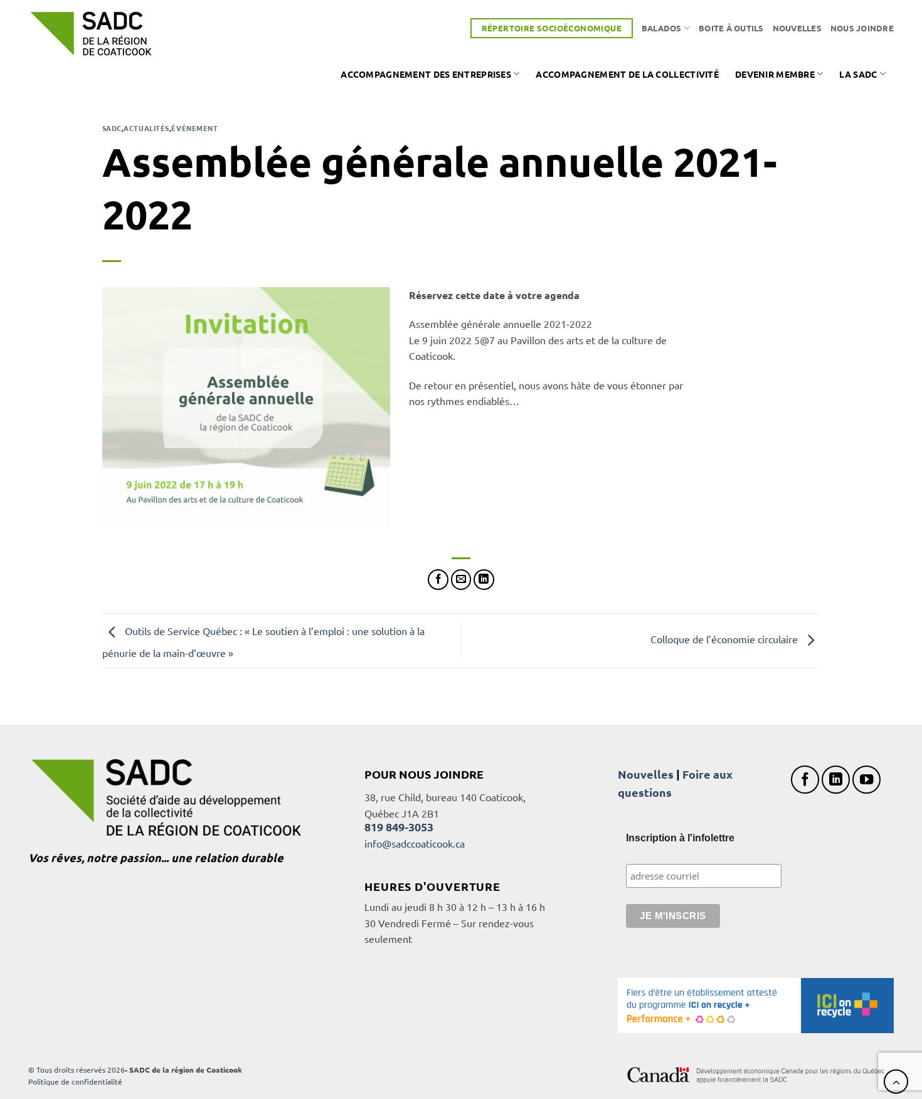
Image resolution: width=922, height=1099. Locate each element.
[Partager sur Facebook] (438, 579)
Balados (662, 28)
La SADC (858, 74)
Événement (194, 128)
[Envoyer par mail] (461, 579)
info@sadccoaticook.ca (414, 843)
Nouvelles (797, 28)
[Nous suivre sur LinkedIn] (836, 779)
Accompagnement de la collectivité (627, 74)
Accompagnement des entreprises (426, 74)
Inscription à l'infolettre (680, 838)
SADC (112, 128)
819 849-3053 (398, 826)
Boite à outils (731, 28)
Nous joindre (862, 28)
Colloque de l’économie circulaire (725, 639)
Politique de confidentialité (75, 1081)
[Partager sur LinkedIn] (484, 579)
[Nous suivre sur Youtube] (866, 779)
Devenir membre (775, 74)
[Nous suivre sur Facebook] (805, 779)
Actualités (146, 128)
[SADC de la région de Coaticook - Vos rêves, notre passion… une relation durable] (91, 33)
